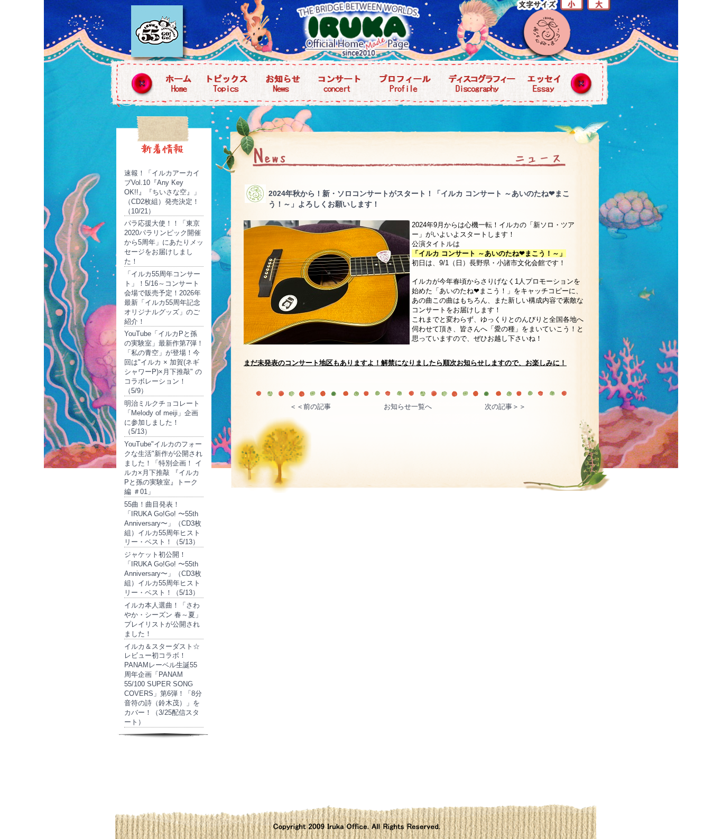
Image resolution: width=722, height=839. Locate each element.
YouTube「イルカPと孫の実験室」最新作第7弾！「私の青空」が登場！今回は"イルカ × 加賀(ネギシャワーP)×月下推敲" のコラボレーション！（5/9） (163, 362)
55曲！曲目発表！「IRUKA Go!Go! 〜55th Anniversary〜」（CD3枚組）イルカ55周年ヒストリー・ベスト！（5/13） (162, 523)
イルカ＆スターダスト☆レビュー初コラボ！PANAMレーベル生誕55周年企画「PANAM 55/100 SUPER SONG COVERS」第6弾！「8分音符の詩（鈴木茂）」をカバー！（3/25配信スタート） (163, 684)
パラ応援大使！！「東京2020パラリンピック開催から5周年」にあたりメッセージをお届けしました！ (163, 242)
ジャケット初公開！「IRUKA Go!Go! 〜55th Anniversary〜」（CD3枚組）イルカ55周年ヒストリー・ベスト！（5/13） (162, 573)
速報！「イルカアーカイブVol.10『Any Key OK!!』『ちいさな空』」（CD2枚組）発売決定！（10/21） (162, 192)
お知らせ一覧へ (408, 407)
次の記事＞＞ (505, 407)
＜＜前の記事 (310, 407)
